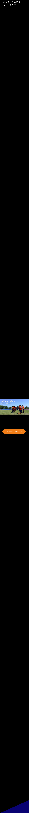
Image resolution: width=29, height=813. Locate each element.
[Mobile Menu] (25, 3)
